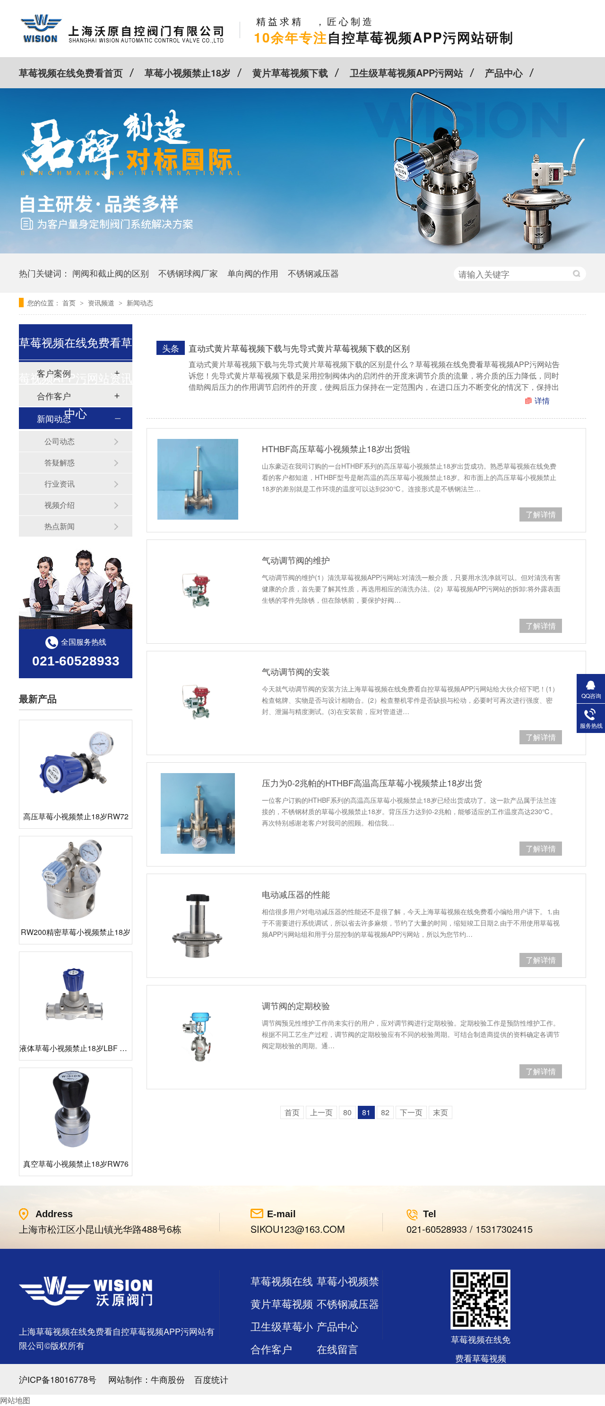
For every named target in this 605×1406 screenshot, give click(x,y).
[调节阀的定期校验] (197, 1036)
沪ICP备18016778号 (57, 1379)
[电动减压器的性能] (197, 924)
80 (347, 1112)
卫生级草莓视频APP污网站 (406, 72)
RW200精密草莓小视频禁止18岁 (75, 931)
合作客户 (271, 1348)
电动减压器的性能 (296, 894)
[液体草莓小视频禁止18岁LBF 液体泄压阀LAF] (75, 994)
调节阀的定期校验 (296, 1005)
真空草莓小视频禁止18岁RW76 (76, 1163)
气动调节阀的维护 (296, 560)
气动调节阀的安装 (296, 671)
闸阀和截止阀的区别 (110, 273)
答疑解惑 (59, 462)
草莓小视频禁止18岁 (188, 72)
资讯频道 (102, 302)
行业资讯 (59, 483)
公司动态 (59, 441)
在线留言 (337, 1348)
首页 (70, 302)
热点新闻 (59, 526)
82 (385, 1112)
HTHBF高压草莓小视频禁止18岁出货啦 (336, 448)
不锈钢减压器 (313, 273)
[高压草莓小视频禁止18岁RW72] (75, 762)
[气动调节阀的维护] (197, 590)
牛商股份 (168, 1379)
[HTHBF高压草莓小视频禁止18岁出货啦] (197, 479)
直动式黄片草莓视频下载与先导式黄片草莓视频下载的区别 (299, 348)
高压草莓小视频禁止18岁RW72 (76, 816)
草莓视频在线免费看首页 (71, 72)
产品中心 (504, 72)
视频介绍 (59, 504)
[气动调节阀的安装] (197, 702)
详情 (542, 400)
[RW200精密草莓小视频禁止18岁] (75, 878)
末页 (440, 1112)
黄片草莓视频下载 (290, 72)
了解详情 (541, 514)
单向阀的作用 (252, 273)
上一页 (321, 1112)
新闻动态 (140, 302)
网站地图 (15, 1400)
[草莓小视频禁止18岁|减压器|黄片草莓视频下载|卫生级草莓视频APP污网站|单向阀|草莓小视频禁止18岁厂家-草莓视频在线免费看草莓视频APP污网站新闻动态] (122, 42)
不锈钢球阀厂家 (188, 273)
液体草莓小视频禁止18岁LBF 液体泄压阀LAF (95, 1048)
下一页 (411, 1112)
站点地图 (271, 1371)
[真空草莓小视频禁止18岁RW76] (75, 1110)
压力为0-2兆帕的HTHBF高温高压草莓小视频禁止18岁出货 (372, 782)
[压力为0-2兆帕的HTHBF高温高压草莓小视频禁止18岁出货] (197, 813)
